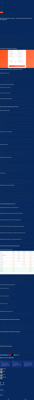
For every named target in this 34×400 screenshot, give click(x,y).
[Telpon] (1, 372)
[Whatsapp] (1, 369)
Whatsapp (4, 368)
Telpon (4, 371)
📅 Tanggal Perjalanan (11, 53)
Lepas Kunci (15, 62)
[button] (17, 6)
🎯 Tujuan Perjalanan (20, 53)
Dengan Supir (11, 62)
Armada (2, 8)
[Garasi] (1, 375)
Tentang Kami (2, 2)
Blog (1, 4)
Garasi (4, 374)
